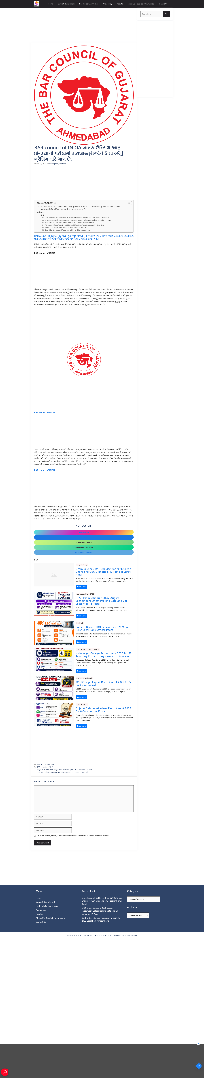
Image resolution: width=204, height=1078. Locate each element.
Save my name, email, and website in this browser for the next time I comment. (73, 835)
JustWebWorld (131, 935)
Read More (81, 587)
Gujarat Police (81, 565)
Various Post (94, 649)
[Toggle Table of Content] (128, 203)
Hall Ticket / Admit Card (88, 4)
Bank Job (79, 623)
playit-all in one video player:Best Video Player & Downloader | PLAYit (64, 769)
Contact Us (163, 4)
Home (50, 4)
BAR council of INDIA (44, 412)
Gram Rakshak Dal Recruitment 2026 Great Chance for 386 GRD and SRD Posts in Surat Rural (76, 218)
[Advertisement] (84, 25)
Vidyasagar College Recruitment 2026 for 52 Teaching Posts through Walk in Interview (74, 225)
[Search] (166, 14)
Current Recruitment (66, 4)
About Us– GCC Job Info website (141, 4)
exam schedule (82, 594)
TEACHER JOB (81, 649)
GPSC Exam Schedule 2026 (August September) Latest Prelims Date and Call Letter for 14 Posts (77, 220)
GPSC (92, 594)
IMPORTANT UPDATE (45, 764)
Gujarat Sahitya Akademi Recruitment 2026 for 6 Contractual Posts (67, 230)
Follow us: (41, 212)
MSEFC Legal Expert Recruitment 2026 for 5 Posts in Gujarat (65, 228)
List (42, 215)
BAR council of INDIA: (84, 237)
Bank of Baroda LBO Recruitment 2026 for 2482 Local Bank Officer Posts (69, 223)
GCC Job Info (88, 935)
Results (120, 4)
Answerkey (107, 4)
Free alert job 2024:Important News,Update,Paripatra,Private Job (63, 772)
